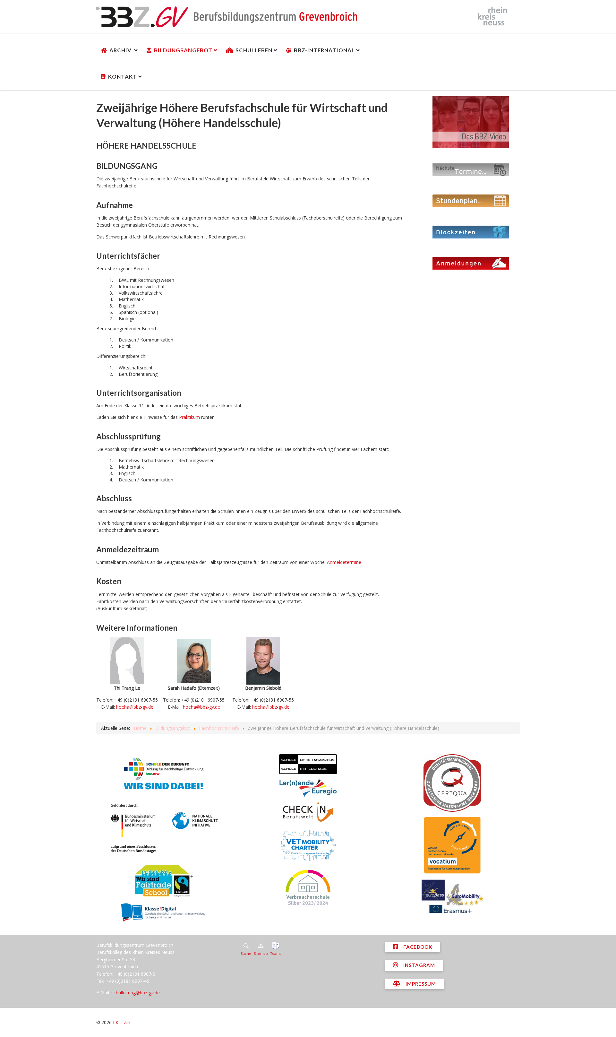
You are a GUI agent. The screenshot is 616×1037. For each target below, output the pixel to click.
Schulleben (253, 50)
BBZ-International (324, 50)
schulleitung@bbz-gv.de (135, 992)
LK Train (121, 1022)
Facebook (417, 947)
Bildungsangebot (183, 50)
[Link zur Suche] (246, 945)
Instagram (418, 965)
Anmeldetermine (344, 562)
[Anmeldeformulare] (470, 262)
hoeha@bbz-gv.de (134, 707)
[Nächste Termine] (470, 169)
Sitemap (261, 953)
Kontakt (122, 76)
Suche (246, 953)
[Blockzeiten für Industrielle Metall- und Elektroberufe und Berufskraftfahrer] (470, 231)
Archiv (121, 50)
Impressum (420, 984)
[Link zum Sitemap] (261, 945)
